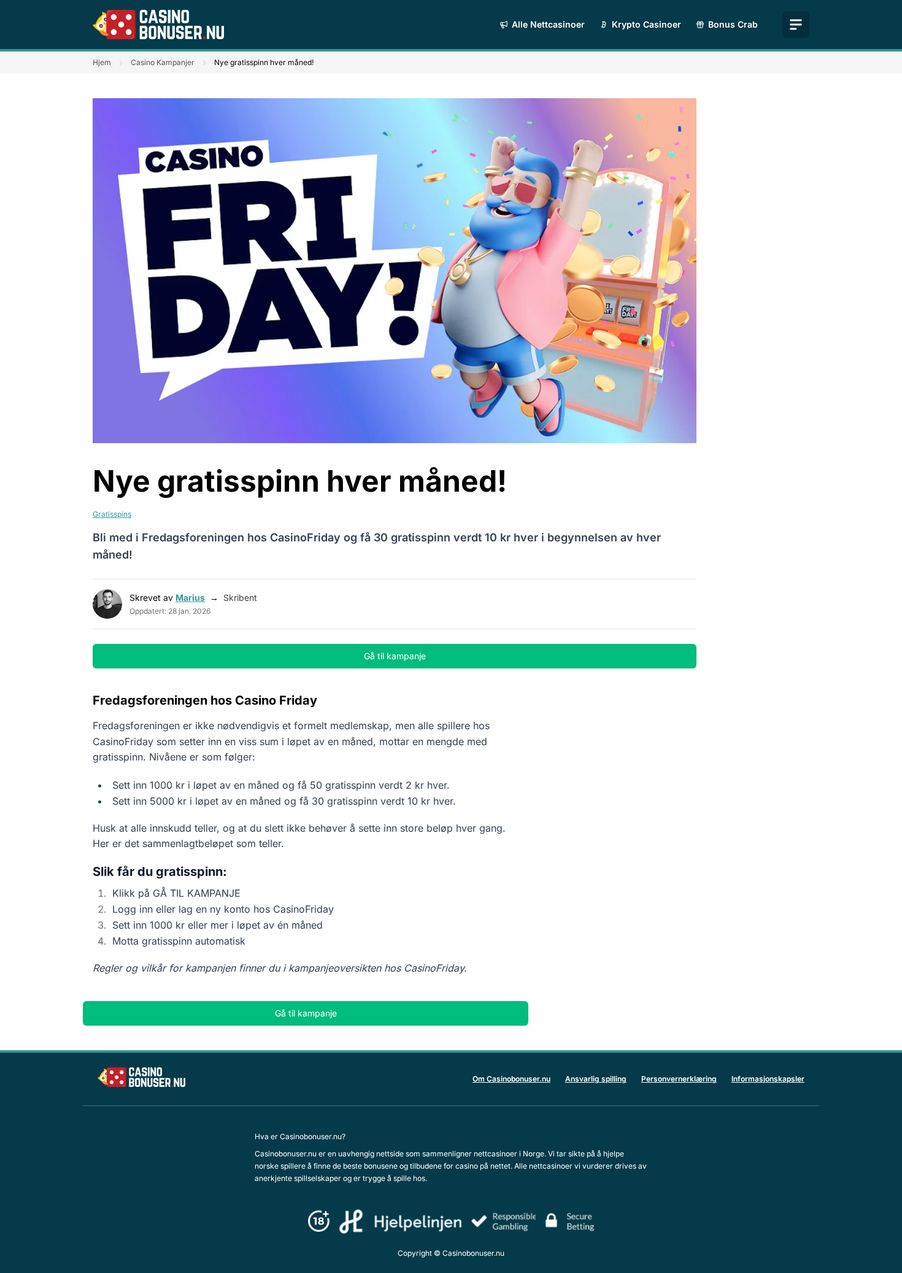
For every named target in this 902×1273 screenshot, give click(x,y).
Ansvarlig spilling (595, 1078)
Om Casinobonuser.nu (511, 1078)
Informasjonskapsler (767, 1078)
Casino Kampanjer (163, 62)
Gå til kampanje (395, 656)
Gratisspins (112, 514)
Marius (190, 597)
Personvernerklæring (679, 1078)
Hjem (102, 62)
